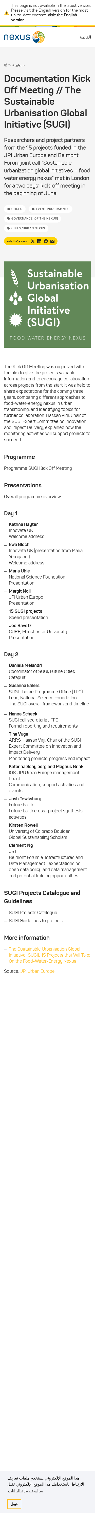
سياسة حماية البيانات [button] (25, 1491)
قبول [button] (14, 1504)
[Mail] (52, 241)
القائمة (85, 37)
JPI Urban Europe (37, 971)
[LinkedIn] (39, 241)
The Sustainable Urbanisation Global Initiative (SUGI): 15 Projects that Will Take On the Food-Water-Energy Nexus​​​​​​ (49, 955)
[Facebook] (46, 241)
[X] (33, 241)
